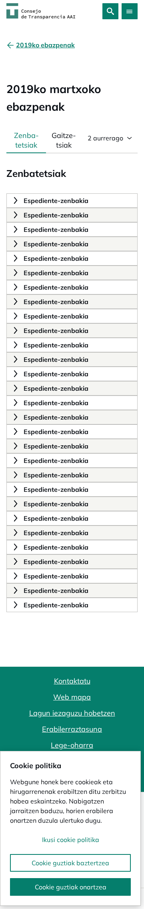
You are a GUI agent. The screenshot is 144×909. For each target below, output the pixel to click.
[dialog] (70, 828)
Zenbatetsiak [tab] (26, 140)
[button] (15, 200)
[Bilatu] (110, 11)
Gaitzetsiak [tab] (64, 140)
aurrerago (105, 138)
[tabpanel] (72, 382)
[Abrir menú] (130, 11)
